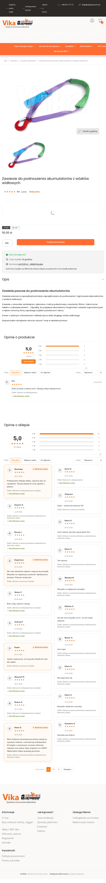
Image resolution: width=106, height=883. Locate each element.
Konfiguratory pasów (30, 8)
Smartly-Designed (76, 874)
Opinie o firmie (44, 8)
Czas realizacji (45, 817)
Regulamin (8, 838)
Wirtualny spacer (11, 833)
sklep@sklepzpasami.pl (91, 5)
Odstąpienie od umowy (86, 817)
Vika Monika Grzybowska (37, 874)
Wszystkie (15, 373)
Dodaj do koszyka (56, 242)
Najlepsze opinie (30, 373)
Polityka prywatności (13, 856)
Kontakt (6, 842)
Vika (5, 61)
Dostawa (42, 826)
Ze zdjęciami (45, 373)
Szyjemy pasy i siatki (12, 8)
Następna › (68, 769)
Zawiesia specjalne (28, 61)
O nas (5, 817)
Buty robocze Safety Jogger (17, 822)
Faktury (41, 831)
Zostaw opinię (29, 361)
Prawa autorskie (11, 860)
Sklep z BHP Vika (11, 829)
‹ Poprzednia (39, 769)
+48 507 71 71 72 (67, 5)
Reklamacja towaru (83, 822)
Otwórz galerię (89, 131)
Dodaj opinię (34, 192)
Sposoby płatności (47, 822)
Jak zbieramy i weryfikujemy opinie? (86, 368)
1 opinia (24, 192)
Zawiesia (13, 61)
